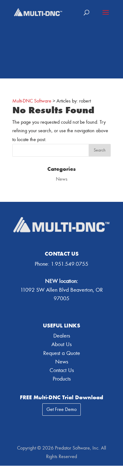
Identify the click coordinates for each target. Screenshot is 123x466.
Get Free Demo (61, 409)
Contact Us (62, 370)
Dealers (61, 335)
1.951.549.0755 (69, 264)
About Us (61, 344)
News (61, 179)
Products (62, 379)
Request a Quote (61, 353)
